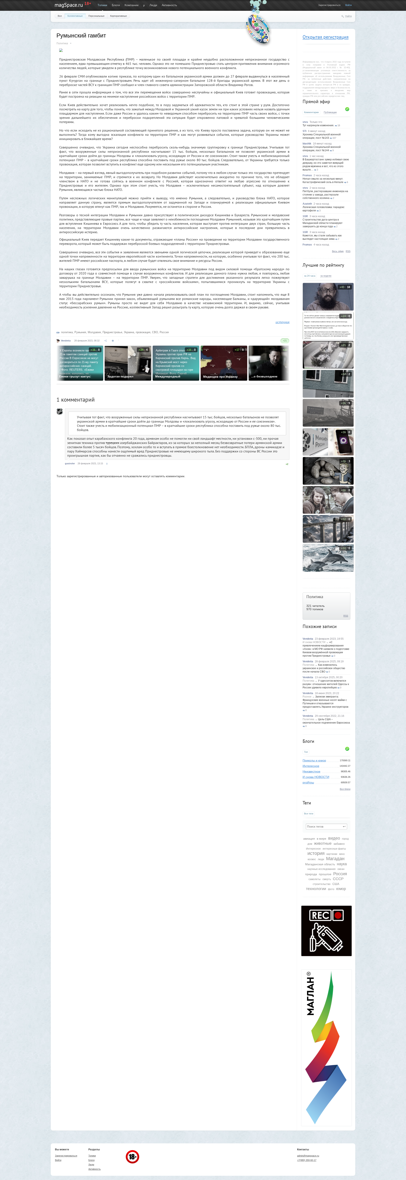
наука (342, 864)
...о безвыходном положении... (264, 377)
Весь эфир (338, 251)
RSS (348, 251)
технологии (316, 889)
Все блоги (345, 789)
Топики (102, 5)
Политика (314, 596)
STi (304, 131)
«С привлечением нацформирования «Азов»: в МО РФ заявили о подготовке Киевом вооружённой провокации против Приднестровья (326, 649)
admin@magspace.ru (308, 1155)
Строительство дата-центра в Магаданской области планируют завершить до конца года (323, 223)
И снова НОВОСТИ (314, 642)
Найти (348, 16)
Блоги (116, 5)
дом (309, 843)
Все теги (308, 813)
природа (311, 874)
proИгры (308, 782)
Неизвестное (311, 771)
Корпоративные (118, 16)
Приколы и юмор (314, 760)
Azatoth (307, 203)
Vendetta (308, 638)
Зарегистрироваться (329, 5)
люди (321, 859)
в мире (321, 838)
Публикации (330, 112)
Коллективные (75, 16)
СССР (338, 879)
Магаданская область (320, 864)
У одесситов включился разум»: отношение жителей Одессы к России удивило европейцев (326, 684)
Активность (169, 5)
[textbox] (326, 826)
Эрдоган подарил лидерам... (120, 377)
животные (323, 843)
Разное (307, 696)
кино (342, 854)
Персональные (96, 16)
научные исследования (321, 869)
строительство (322, 884)
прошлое (325, 874)
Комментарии (311, 112)
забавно (339, 843)
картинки (331, 854)
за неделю (325, 276)
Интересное (311, 766)
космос (312, 859)
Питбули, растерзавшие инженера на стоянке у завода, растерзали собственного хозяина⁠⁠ (325, 195)
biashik (307, 143)
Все (60, 16)
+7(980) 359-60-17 (306, 1160)
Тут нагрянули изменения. (318, 125)
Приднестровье (112, 332)
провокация (143, 332)
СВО (155, 332)
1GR (305, 216)
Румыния (80, 332)
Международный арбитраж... (167, 377)
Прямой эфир (316, 101)
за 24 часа (309, 276)
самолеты (315, 879)
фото (331, 889)
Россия (340, 873)
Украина (129, 332)
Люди (153, 5)
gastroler (70, 463)
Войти (348, 5)
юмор (341, 889)
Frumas (307, 175)
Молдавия (94, 332)
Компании (132, 5)
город (345, 838)
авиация (309, 838)
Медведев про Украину (220, 376)
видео (334, 838)
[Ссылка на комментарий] (107, 463)
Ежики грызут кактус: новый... (75, 377)
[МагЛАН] (326, 955)
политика (67, 332)
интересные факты (334, 848)
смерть (326, 879)
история (316, 853)
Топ (306, 752)
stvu (305, 122)
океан (340, 869)
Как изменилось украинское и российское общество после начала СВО (324, 668)
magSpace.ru (69, 4)
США (335, 884)
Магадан (335, 858)
